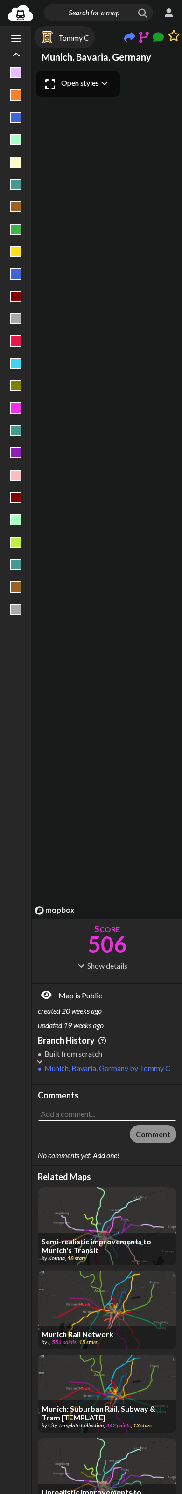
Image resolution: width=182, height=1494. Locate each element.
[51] (16, 229)
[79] (16, 609)
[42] (16, 95)
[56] (16, 341)
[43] (16, 117)
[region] (107, 492)
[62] (16, 453)
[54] (16, 296)
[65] (16, 520)
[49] (16, 184)
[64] (16, 497)
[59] (16, 408)
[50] (16, 207)
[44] (16, 140)
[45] (16, 162)
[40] (16, 72)
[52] (16, 251)
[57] (16, 363)
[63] (16, 475)
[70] (16, 564)
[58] (16, 385)
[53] (16, 274)
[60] (16, 430)
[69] (16, 542)
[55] (16, 318)
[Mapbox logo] (54, 910)
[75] (16, 587)
